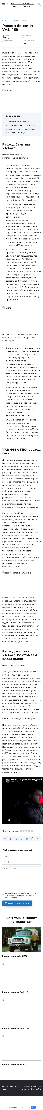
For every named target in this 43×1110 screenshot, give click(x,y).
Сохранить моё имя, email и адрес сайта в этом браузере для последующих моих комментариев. (21, 895)
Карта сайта (36, 1089)
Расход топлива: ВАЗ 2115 (15, 992)
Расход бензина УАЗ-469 (21, 122)
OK (33, 1107)
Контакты (25, 1089)
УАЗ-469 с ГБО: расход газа (22, 126)
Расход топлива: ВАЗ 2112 (15, 1064)
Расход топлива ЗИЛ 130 (14, 956)
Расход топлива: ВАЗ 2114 (15, 1028)
